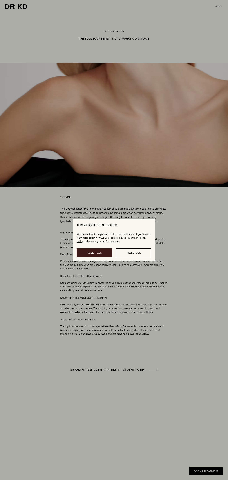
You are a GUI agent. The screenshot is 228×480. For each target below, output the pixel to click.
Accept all (94, 252)
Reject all (134, 252)
